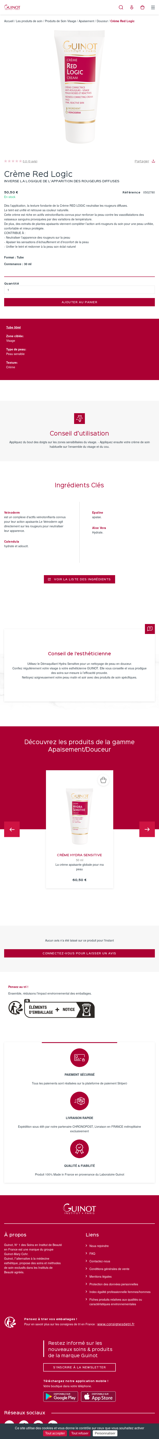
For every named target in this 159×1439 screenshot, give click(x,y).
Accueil (8, 21)
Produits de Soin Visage (60, 21)
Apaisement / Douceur (93, 21)
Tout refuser (79, 1433)
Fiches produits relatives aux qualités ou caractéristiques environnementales (115, 1301)
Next (147, 829)
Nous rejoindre (99, 1246)
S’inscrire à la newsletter (79, 1367)
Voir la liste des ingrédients (82, 579)
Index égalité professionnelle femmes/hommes (120, 1292)
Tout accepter (55, 1433)
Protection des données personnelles (113, 1284)
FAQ (92, 1253)
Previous (12, 829)
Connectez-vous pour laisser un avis (79, 953)
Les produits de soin (29, 21)
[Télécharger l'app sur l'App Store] (98, 1396)
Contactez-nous (99, 1261)
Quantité (11, 283)
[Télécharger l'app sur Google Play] (60, 1396)
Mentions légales (100, 1276)
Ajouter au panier (80, 302)
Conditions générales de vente (109, 1269)
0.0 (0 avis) (30, 161)
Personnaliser (105, 1433)
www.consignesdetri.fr (115, 1324)
